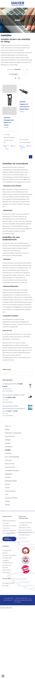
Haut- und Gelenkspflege (12, 457)
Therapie (7, 501)
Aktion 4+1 (8, 426)
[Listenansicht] (18, 78)
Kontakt (6, 523)
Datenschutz (23, 527)
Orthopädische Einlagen (12, 470)
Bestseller (8, 443)
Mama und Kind (9, 463)
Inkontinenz (8, 460)
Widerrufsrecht (26, 535)
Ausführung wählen (7, 147)
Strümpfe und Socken (11, 498)
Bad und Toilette (9, 436)
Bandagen (8, 440)
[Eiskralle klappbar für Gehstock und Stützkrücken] (25, 92)
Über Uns (7, 528)
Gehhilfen (8, 450)
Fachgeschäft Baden (9, 555)
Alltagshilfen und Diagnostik (13, 433)
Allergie (7, 429)
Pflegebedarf (8, 474)
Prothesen (8, 477)
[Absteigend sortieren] (27, 69)
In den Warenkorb (23, 147)
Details (13, 146)
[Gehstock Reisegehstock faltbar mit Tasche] (10, 100)
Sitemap (21, 530)
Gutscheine (8, 453)
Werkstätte (6, 572)
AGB (29, 527)
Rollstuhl (7, 484)
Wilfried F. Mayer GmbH (21, 598)
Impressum (28, 530)
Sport (6, 494)
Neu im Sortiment (10, 467)
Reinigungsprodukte (11, 481)
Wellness (7, 504)
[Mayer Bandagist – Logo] (18, 2)
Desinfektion (8, 446)
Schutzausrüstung (10, 491)
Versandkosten (11, 137)
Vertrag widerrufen (6, 608)
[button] (3, 676)
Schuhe (7, 487)
